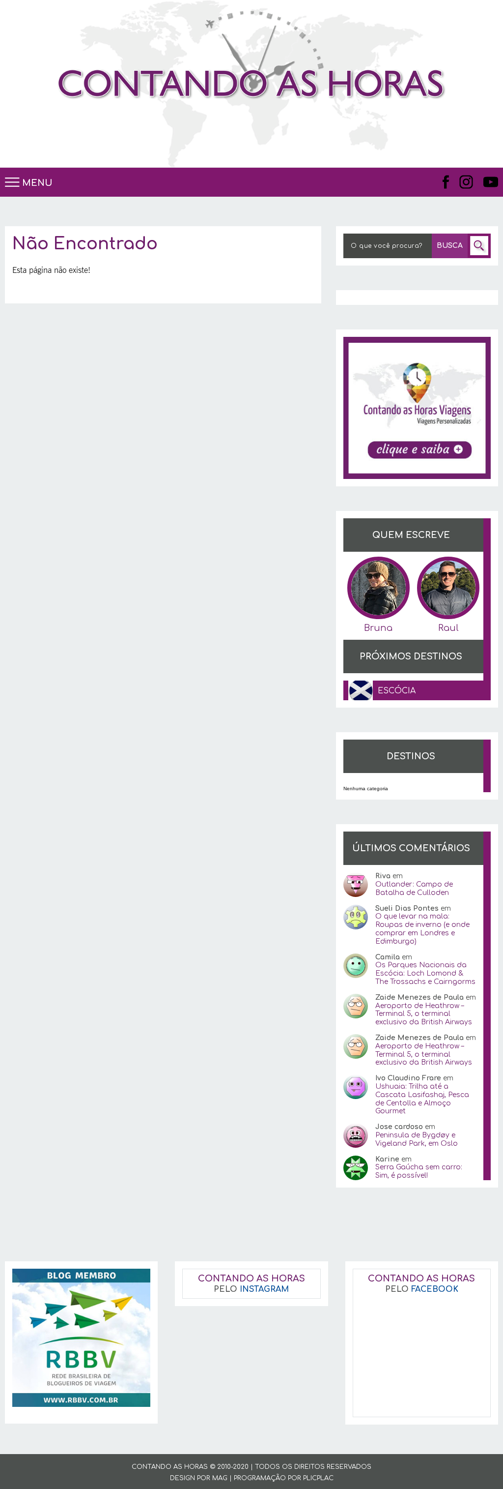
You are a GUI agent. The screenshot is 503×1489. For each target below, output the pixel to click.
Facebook (446, 182)
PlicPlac (318, 1478)
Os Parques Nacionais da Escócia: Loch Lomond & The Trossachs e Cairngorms (425, 973)
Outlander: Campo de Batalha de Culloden (414, 888)
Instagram (466, 182)
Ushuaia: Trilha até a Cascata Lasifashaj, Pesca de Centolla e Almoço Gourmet (422, 1099)
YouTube (490, 182)
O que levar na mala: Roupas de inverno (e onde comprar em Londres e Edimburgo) (422, 929)
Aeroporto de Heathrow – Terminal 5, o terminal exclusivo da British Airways (423, 1014)
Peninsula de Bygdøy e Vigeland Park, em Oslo (416, 1139)
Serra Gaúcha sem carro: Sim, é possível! (418, 1171)
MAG (219, 1478)
